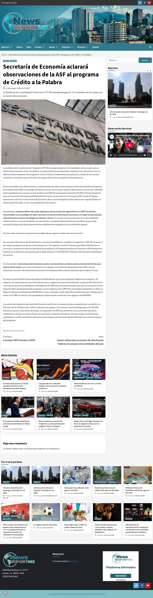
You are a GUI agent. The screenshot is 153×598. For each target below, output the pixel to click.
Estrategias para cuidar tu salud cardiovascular (75, 526)
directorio (73, 561)
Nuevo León (7, 519)
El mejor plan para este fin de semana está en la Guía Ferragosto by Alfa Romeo (15, 386)
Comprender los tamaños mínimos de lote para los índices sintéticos (52, 386)
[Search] (150, 47)
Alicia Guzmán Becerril (126, 117)
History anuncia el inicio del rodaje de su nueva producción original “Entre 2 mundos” (51, 423)
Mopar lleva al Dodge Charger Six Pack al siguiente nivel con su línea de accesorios (88, 423)
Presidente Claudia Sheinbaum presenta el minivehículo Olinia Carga (16, 423)
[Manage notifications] (5, 593)
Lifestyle (81, 47)
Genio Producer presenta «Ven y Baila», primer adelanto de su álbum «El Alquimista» (106, 528)
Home (4, 54)
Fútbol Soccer (46, 516)
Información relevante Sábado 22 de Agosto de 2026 (44, 490)
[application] (130, 145)
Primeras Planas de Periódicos (136, 479)
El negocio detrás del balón (45, 525)
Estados (38, 47)
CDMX (28, 47)
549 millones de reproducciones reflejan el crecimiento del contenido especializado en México (136, 528)
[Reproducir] (111, 155)
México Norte (15, 516)
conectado (28, 448)
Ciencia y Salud (69, 519)
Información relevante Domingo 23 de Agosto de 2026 (14, 490)
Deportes (66, 47)
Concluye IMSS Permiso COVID (19, 338)
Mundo (52, 47)
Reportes (5, 47)
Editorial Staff (23, 88)
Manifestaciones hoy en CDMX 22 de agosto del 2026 (107, 489)
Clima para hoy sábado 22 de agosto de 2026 (76, 489)
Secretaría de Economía (15, 331)
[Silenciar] (145, 155)
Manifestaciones (100, 482)
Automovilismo (79, 377)
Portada (13, 61)
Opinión (95, 47)
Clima (66, 482)
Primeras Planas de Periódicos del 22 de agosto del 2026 (137, 490)
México (19, 47)
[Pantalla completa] (149, 155)
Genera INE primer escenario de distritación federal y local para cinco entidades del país (80, 340)
